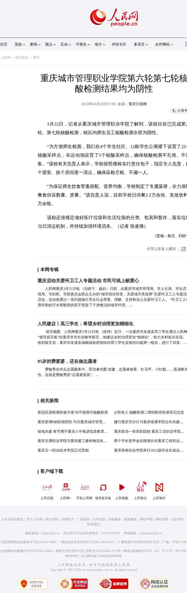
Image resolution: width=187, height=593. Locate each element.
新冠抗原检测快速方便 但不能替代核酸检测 (73, 412)
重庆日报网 (138, 104)
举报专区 (119, 44)
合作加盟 (99, 519)
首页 (3, 44)
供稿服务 (114, 519)
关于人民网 (34, 519)
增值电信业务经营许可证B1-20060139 (87, 542)
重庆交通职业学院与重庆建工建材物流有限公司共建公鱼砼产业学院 (92, 441)
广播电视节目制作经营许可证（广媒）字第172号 (152, 542)
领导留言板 (103, 498)
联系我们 (93, 524)
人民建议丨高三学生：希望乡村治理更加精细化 (85, 323)
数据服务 (130, 519)
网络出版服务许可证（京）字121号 (148, 551)
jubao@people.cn (151, 533)
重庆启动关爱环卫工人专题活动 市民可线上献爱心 (88, 280)
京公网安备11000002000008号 (101, 556)
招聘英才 (67, 519)
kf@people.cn (50, 533)
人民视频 (121, 498)
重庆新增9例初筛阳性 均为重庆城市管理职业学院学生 (81, 422)
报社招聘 (51, 519)
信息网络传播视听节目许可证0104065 (26, 551)
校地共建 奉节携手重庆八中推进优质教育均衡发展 (78, 431)
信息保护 (177, 519)
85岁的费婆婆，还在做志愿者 (67, 361)
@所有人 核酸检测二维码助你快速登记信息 (149, 412)
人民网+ (65, 498)
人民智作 (159, 498)
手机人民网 (84, 498)
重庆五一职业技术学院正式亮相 (63, 450)
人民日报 (47, 498)
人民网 (5, 57)
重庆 (36, 57)
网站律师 (162, 519)
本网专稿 (49, 269)
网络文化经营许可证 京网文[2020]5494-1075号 (88, 551)
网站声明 (146, 519)
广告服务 (83, 519)
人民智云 (140, 498)
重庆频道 (21, 57)
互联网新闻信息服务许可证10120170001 (29, 542)
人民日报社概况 (12, 519)
